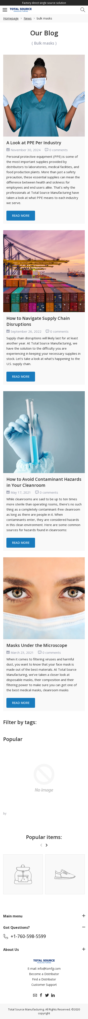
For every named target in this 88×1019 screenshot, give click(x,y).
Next (46, 845)
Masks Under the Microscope (36, 645)
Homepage (11, 18)
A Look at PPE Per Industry (33, 143)
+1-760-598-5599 (28, 936)
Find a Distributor (44, 979)
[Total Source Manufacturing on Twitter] (47, 995)
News (28, 18)
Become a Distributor (44, 974)
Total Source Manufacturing (51, 192)
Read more (20, 215)
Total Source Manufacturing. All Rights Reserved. (39, 1009)
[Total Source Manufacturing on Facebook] (41, 995)
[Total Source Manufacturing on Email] (35, 995)
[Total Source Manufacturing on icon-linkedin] (53, 995)
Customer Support (44, 985)
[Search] (83, 10)
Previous (41, 845)
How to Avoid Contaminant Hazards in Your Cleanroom (43, 482)
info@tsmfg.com (49, 968)
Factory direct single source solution (44, 3)
